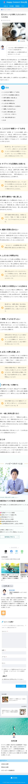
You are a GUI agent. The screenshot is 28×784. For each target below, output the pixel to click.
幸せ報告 (12, 6)
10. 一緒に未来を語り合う (8, 117)
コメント (5, 631)
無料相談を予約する (10, 537)
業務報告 (17, 6)
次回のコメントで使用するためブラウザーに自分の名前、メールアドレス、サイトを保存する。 (15, 671)
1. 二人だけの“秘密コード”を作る (10, 92)
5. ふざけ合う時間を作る (8, 103)
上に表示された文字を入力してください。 (13, 679)
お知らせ (6, 6)
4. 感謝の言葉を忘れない (8, 100)
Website (3, 615)
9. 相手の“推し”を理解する (10, 114)
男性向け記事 (16, 559)
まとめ (4, 120)
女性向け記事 (9, 559)
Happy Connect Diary (15, 2)
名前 (4, 650)
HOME (14, 778)
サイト (3, 663)
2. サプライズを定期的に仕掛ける (10, 95)
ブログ (22, 6)
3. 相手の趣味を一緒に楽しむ (9, 97)
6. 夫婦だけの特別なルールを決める (11, 106)
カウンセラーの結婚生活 (7, 770)
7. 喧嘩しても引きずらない (9, 109)
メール (4, 656)
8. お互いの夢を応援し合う (9, 111)
